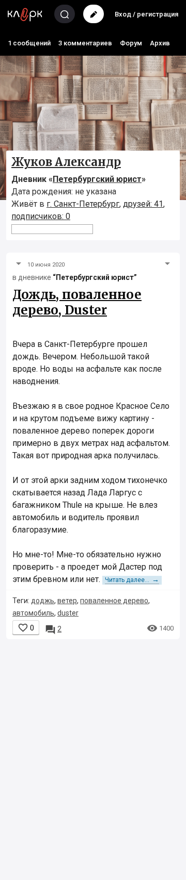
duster (68, 613)
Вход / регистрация (146, 14)
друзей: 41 (143, 204)
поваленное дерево (114, 600)
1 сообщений (29, 43)
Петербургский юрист (97, 179)
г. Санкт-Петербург (83, 204)
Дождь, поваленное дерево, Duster (77, 302)
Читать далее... (132, 580)
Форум (131, 43)
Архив (160, 43)
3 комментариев (85, 43)
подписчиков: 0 (40, 216)
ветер (67, 600)
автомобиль (33, 613)
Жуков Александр (66, 162)
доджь (42, 600)
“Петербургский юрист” (95, 277)
